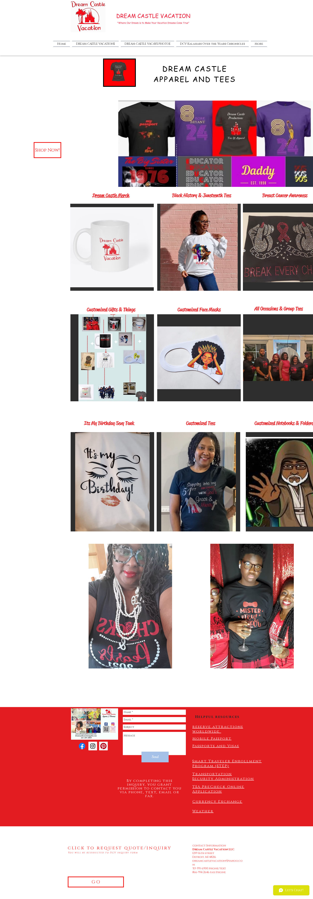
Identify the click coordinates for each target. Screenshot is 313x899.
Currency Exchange (217, 801)
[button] (112, 357)
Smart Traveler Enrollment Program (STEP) (227, 763)
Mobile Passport (211, 738)
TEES (225, 79)
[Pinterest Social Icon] (103, 746)
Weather (203, 811)
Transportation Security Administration (223, 776)
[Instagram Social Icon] (92, 746)
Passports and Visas (215, 746)
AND (202, 79)
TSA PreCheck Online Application (218, 789)
